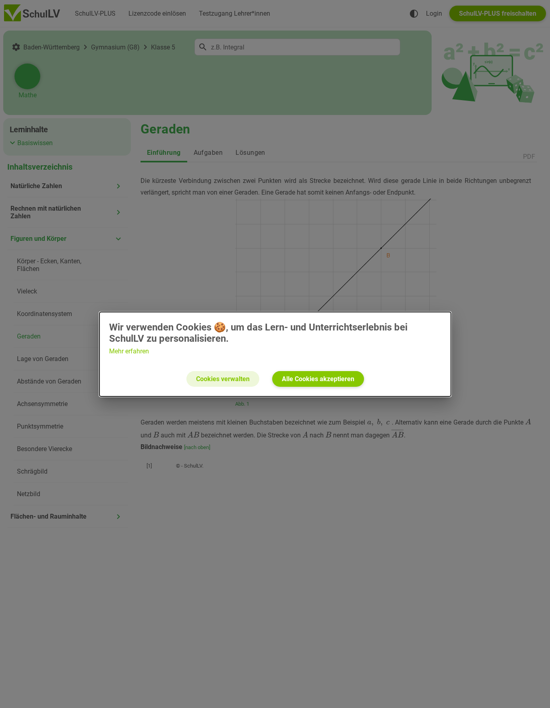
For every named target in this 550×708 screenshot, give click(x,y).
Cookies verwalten (223, 379)
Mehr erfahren (129, 351)
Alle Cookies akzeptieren (318, 379)
